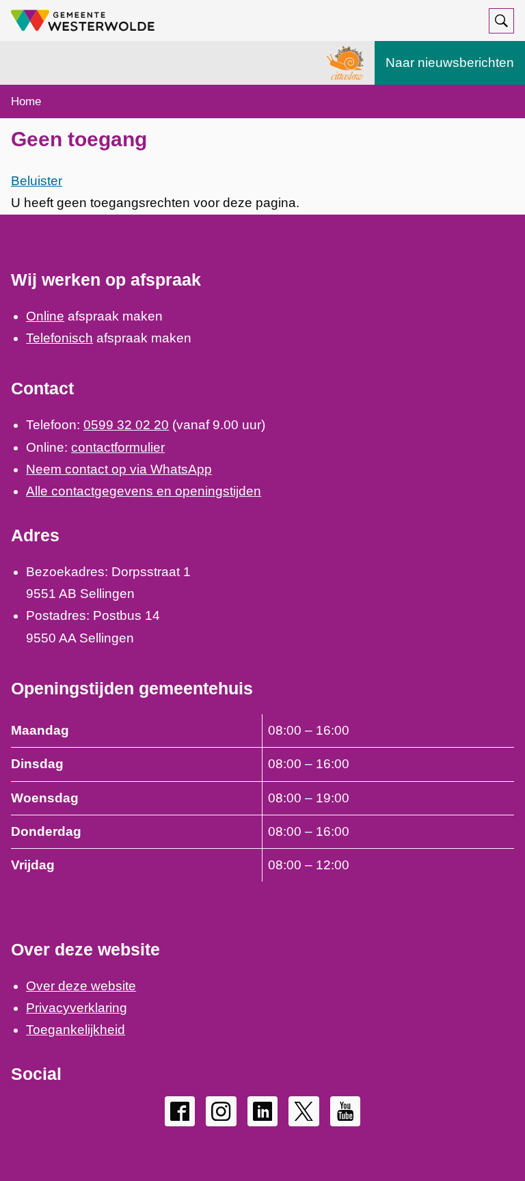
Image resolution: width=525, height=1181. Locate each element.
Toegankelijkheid (75, 1029)
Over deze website (81, 986)
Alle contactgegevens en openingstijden (143, 491)
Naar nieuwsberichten (450, 62)
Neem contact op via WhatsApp (119, 469)
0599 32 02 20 (126, 425)
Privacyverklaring (76, 1008)
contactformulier (118, 447)
